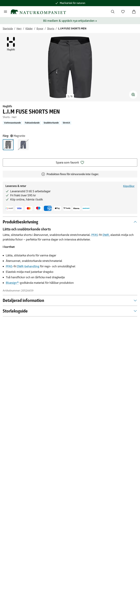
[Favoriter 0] (123, 12)
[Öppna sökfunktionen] (113, 12)
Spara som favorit (67, 162)
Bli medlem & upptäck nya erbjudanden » (70, 21)
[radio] (8, 144)
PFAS (94, 235)
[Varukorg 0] (134, 12)
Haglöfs (7, 106)
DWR (106, 235)
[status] (70, 96)
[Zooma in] (133, 94)
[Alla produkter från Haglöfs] (11, 44)
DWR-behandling (28, 266)
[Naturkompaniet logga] (38, 12)
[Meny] (5, 12)
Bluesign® (12, 283)
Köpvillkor (129, 186)
